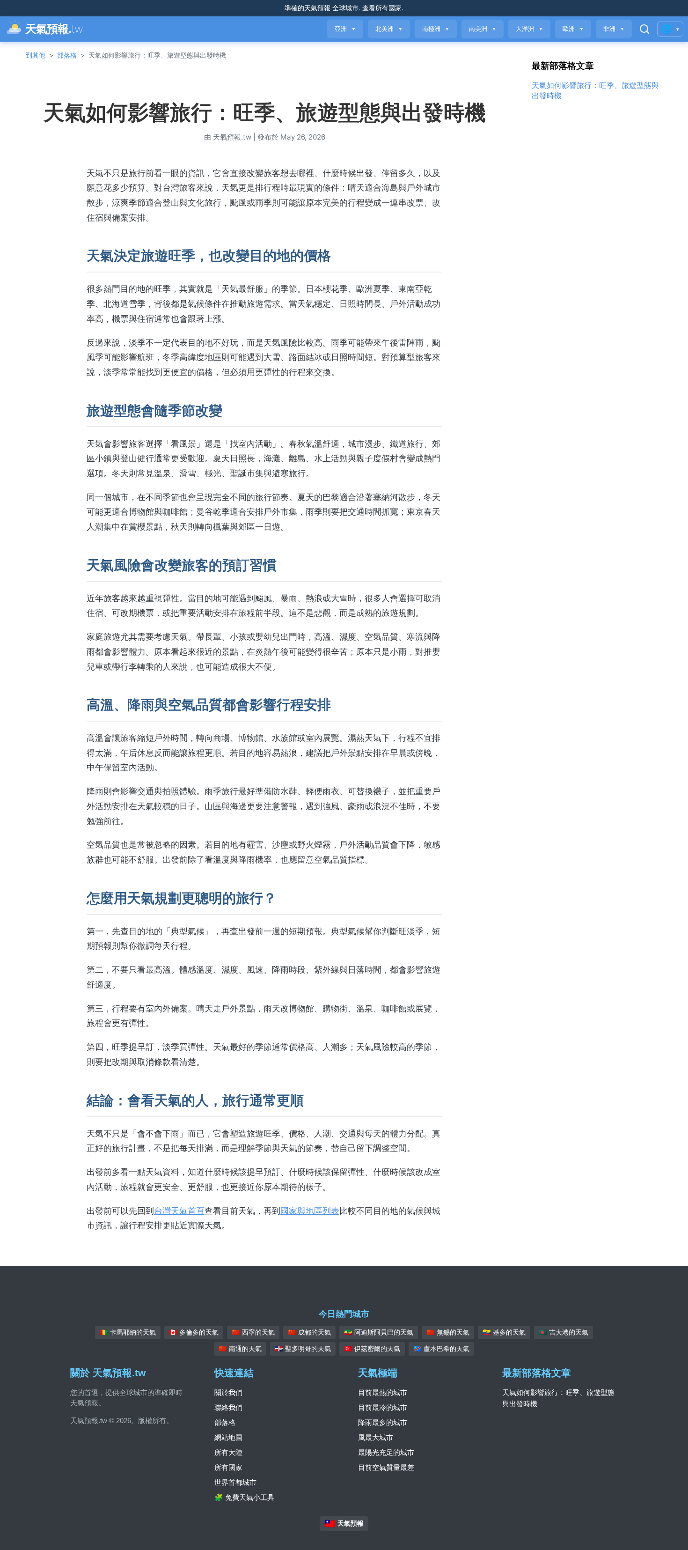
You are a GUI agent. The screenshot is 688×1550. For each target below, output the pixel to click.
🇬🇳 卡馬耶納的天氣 (128, 1332)
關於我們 (228, 1392)
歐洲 (573, 28)
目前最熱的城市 (382, 1392)
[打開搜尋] (644, 29)
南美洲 (482, 28)
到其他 (35, 55)
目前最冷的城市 (382, 1407)
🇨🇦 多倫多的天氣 (194, 1332)
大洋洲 (529, 28)
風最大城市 (375, 1437)
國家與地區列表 (309, 1211)
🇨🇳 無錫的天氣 (447, 1332)
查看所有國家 (382, 8)
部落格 (67, 55)
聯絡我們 (228, 1407)
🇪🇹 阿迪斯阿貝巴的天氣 (378, 1332)
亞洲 (345, 28)
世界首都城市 (235, 1482)
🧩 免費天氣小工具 (244, 1497)
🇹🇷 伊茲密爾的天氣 (372, 1348)
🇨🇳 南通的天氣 (240, 1348)
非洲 (613, 28)
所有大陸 (228, 1452)
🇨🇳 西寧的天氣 (253, 1332)
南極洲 (435, 28)
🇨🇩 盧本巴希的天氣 (441, 1348)
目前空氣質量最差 (386, 1467)
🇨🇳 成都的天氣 (309, 1332)
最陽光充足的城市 (386, 1452)
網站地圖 (228, 1437)
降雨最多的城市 (382, 1422)
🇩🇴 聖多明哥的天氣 (303, 1348)
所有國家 (228, 1467)
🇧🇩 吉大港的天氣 (563, 1332)
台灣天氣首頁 (179, 1211)
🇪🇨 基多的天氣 (504, 1332)
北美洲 (389, 28)
